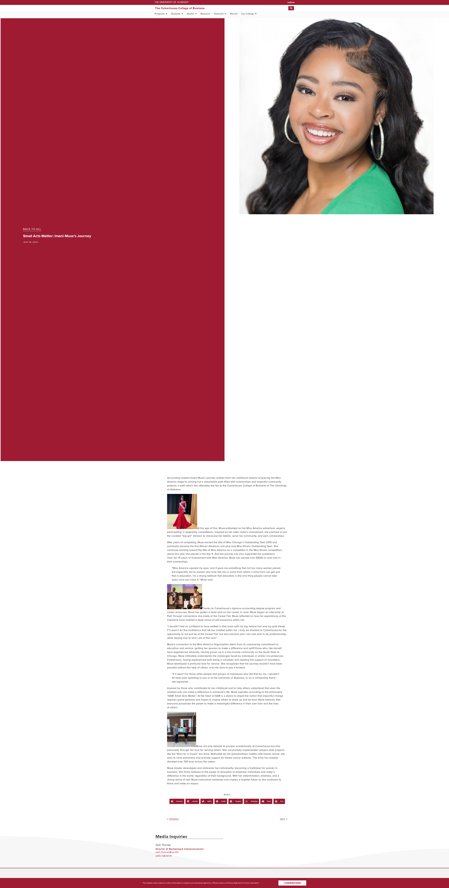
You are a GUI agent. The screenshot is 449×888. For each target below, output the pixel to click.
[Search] (291, 8)
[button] (176, 801)
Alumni (190, 13)
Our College (247, 13)
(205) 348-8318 (164, 855)
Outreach (219, 13)
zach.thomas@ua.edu (167, 852)
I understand (292, 883)
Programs (160, 13)
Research (205, 13)
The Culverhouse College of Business (180, 8)
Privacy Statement (234, 883)
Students (175, 13)
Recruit (233, 13)
